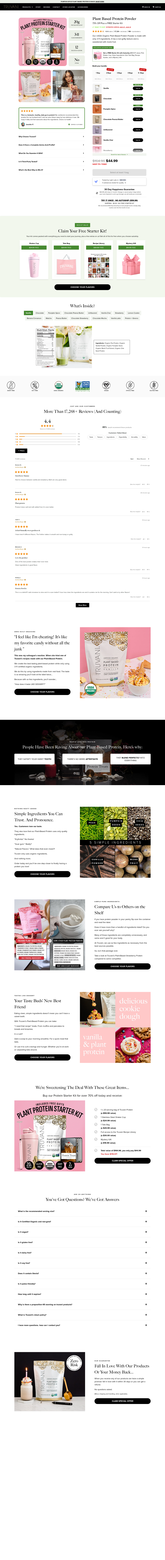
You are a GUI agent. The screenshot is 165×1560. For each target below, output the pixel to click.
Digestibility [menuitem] (123, 437)
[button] (98, 31)
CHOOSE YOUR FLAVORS (82, 287)
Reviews (46, 7)
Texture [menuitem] (99, 437)
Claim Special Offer (122, 1160)
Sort (132, 459)
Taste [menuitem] (91, 437)
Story (38, 7)
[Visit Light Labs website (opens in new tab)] (96, 181)
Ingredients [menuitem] (111, 437)
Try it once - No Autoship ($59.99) (119, 200)
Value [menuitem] (144, 437)
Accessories (83, 7)
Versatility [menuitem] (134, 437)
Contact (56, 7)
